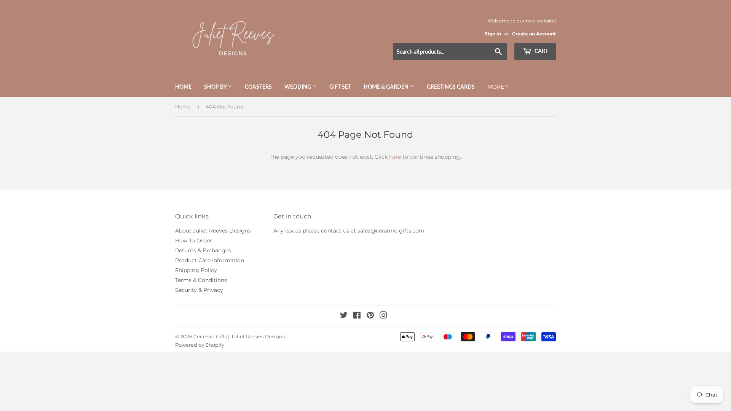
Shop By (216, 86)
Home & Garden (387, 86)
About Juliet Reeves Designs (213, 230)
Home (183, 86)
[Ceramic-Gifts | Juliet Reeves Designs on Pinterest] (370, 316)
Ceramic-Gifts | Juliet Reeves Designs (239, 336)
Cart (540, 51)
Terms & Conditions (201, 280)
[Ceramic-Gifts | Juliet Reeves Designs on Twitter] (344, 316)
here (395, 156)
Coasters (258, 86)
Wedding (298, 86)
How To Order (193, 240)
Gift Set (340, 86)
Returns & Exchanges (203, 250)
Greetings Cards (451, 86)
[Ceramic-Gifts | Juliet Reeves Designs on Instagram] (383, 316)
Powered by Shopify (199, 345)
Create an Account (534, 34)
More (495, 86)
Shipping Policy (196, 270)
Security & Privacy (199, 290)
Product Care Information (209, 260)
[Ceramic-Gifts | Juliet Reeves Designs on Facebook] (357, 316)
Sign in (493, 34)
